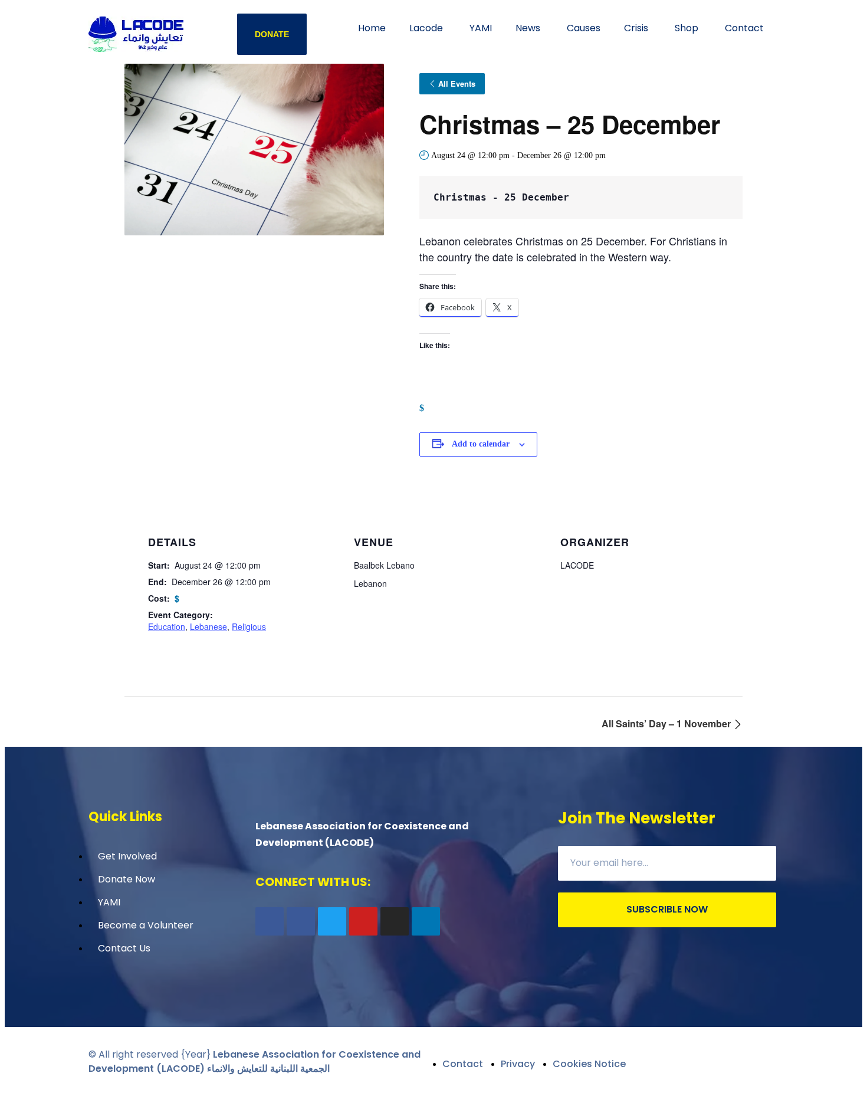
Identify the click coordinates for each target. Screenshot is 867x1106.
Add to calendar (481, 443)
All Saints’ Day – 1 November (667, 723)
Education (166, 626)
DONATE (272, 34)
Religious (249, 626)
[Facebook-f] (269, 921)
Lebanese (208, 626)
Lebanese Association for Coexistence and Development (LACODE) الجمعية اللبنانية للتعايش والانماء (254, 1061)
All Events (456, 83)
